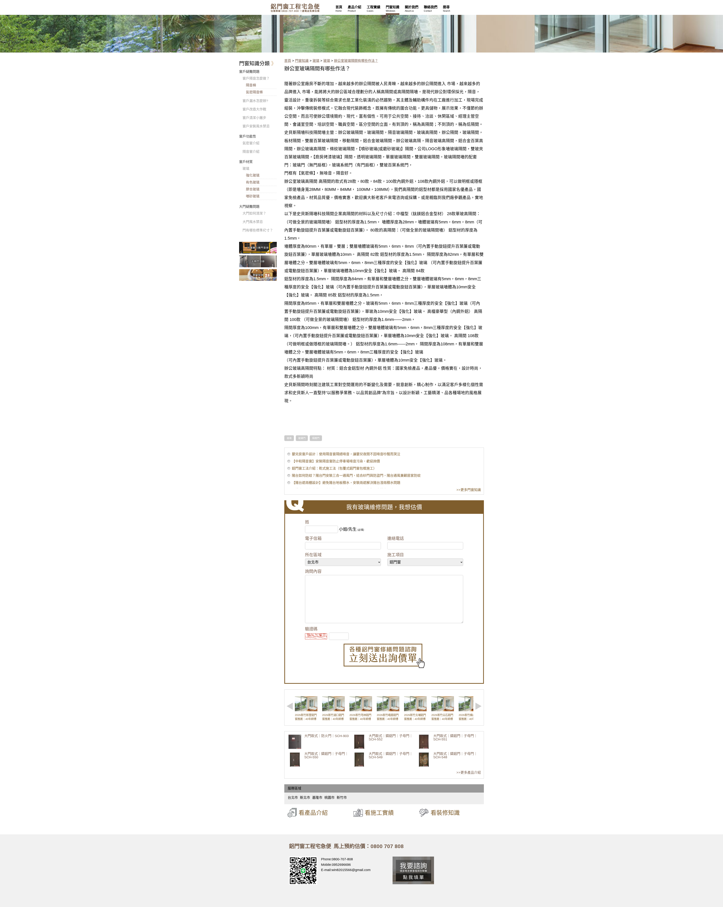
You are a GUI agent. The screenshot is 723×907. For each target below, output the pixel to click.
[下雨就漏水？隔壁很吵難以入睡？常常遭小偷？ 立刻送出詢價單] (384, 656)
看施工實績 (379, 813)
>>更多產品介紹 (468, 772)
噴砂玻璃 (252, 196)
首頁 (287, 61)
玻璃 (316, 61)
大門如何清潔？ (254, 213)
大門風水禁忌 (253, 222)
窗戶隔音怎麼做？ (256, 78)
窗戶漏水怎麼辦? (255, 101)
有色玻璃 (252, 182)
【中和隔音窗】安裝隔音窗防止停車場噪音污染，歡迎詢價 (336, 461)
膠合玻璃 (252, 189)
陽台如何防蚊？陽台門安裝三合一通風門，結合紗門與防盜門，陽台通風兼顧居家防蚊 (356, 475)
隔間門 (316, 438)
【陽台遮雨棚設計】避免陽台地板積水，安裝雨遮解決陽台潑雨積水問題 (346, 483)
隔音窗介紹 (251, 152)
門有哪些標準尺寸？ (258, 230)
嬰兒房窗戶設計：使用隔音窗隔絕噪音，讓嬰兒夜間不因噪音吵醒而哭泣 (346, 454)
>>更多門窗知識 (468, 490)
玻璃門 (302, 438)
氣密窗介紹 (251, 143)
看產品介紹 (313, 813)
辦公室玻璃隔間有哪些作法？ (356, 61)
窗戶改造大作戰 (254, 109)
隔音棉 (251, 85)
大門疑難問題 (249, 207)
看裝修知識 (445, 813)
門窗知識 (302, 61)
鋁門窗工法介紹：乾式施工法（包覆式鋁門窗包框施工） (334, 468)
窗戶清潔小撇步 (254, 118)
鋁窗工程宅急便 (295, 8)
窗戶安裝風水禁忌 (256, 126)
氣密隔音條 (254, 92)
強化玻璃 (252, 175)
